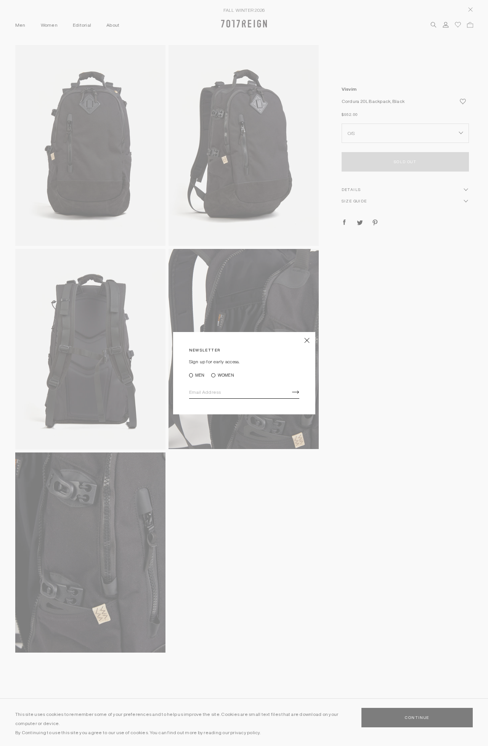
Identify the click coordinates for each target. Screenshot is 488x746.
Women (226, 375)
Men (200, 375)
